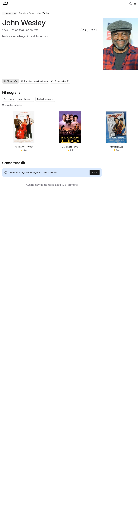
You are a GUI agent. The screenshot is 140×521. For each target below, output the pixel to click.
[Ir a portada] (5, 3)
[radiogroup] (25, 81)
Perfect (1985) (116, 147)
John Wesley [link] (43, 13)
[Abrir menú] (135, 3)
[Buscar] (130, 3)
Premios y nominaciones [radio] (36, 81)
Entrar (94, 172)
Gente (31, 13)
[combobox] (9, 99)
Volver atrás (11, 13)
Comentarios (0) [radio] (62, 81)
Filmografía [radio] (12, 81)
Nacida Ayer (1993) (24, 147)
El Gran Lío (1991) (70, 147)
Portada (22, 13)
